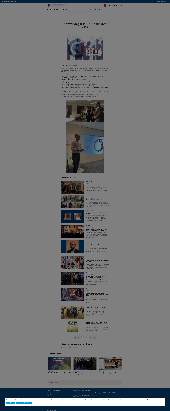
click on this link (149, 399)
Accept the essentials (21, 402)
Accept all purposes (11, 402)
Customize (29, 402)
